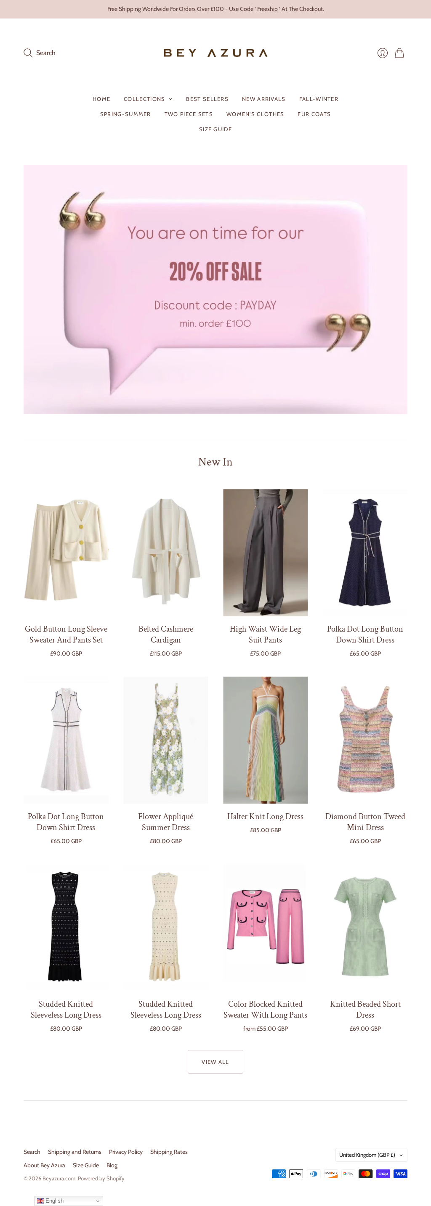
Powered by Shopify (101, 1178)
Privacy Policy (126, 1152)
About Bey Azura (44, 1165)
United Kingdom (367, 1154)
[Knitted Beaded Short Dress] (365, 927)
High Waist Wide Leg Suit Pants (265, 634)
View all (215, 1061)
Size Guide (86, 1165)
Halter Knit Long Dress (265, 816)
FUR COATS (314, 114)
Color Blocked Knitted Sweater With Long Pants (265, 1010)
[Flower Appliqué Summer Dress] (165, 740)
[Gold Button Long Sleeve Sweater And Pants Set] (66, 552)
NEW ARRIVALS (264, 98)
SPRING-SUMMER (125, 114)
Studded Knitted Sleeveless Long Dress (66, 1010)
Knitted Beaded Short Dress (365, 1010)
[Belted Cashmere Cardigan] (165, 552)
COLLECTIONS (144, 98)
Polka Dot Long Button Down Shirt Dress (365, 634)
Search (32, 1152)
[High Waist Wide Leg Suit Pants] (265, 552)
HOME (101, 98)
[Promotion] (215, 289)
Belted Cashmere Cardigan (165, 634)
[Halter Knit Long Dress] (265, 740)
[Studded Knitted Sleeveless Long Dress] (66, 927)
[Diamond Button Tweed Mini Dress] (365, 740)
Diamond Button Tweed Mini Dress (365, 822)
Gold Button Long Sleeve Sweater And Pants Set (66, 634)
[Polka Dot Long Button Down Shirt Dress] (365, 552)
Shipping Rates (169, 1152)
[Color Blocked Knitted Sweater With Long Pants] (265, 927)
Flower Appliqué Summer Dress (165, 822)
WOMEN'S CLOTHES (255, 114)
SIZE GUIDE (215, 129)
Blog (111, 1165)
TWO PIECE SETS (189, 114)
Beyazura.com (59, 1178)
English (54, 1201)
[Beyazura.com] (216, 53)
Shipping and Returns (74, 1152)
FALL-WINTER (318, 98)
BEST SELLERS (207, 98)
